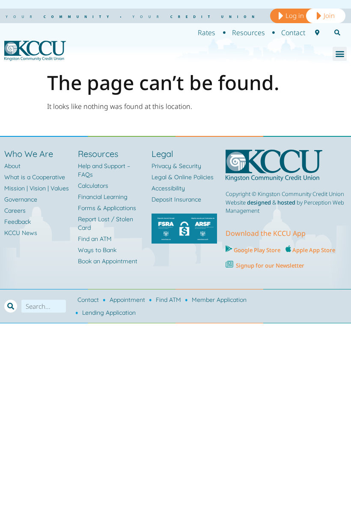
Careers (15, 210)
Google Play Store (256, 250)
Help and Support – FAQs (104, 170)
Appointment (127, 300)
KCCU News (20, 233)
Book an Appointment (107, 261)
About (12, 166)
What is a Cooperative (34, 177)
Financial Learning (103, 197)
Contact (88, 300)
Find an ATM (95, 239)
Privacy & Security (176, 166)
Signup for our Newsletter (270, 265)
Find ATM (168, 300)
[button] (340, 54)
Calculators (93, 186)
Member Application (219, 300)
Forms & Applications (107, 208)
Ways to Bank (97, 250)
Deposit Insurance (176, 199)
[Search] (10, 306)
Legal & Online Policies (183, 177)
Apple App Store (313, 250)
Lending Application (109, 312)
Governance (20, 199)
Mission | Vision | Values (36, 188)
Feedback (17, 222)
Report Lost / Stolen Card (105, 223)
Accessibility (168, 188)
